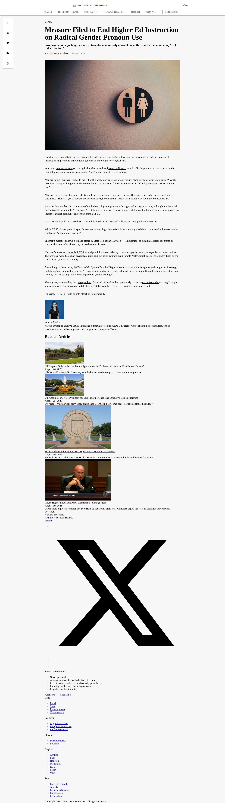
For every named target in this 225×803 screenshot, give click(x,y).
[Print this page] (8, 63)
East (52, 757)
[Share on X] (8, 33)
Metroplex (55, 763)
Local (53, 703)
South (53, 769)
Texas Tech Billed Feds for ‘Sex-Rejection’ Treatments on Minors (80, 451)
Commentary (57, 712)
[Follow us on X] (115, 656)
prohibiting (51, 270)
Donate (151, 12)
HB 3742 (60, 293)
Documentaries (114, 12)
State (48, 22)
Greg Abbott (84, 282)
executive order (171, 270)
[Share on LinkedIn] (8, 43)
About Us (50, 694)
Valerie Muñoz (58, 54)
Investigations (57, 709)
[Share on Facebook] (8, 23)
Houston (54, 760)
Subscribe (172, 12)
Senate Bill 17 (91, 213)
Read (47, 12)
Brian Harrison (113, 240)
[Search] (185, 5)
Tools (135, 12)
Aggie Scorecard (59, 723)
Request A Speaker (60, 789)
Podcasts (90, 12)
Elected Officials (59, 783)
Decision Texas (68, 12)
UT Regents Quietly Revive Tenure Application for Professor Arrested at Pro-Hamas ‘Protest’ (94, 366)
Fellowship (56, 795)
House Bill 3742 (117, 168)
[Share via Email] (8, 53)
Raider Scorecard (59, 729)
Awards (54, 786)
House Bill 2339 (75, 252)
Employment (57, 792)
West (52, 772)
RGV (52, 766)
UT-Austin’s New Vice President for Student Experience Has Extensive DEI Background (91, 397)
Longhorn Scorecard (60, 726)
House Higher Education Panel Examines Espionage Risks (75, 502)
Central (54, 754)
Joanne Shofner (64, 168)
